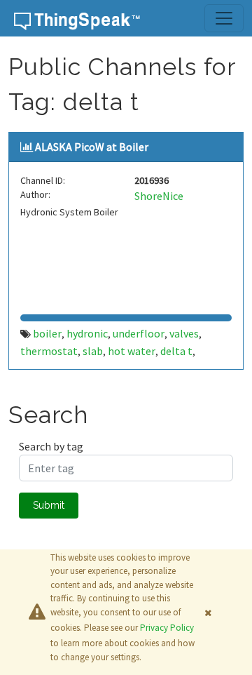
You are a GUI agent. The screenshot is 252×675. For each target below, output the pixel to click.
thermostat (49, 351)
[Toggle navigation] (224, 18)
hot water (131, 351)
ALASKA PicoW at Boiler (91, 147)
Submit (48, 505)
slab (93, 351)
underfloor (138, 333)
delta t (176, 351)
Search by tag (51, 446)
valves (184, 333)
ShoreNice (158, 196)
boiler (47, 333)
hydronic (87, 333)
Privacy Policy (167, 628)
